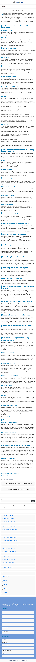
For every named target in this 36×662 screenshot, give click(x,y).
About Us (4, 639)
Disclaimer (4, 653)
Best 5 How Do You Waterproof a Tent (9, 551)
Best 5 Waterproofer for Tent (7, 564)
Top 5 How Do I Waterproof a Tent (8, 548)
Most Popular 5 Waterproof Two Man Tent (10, 532)
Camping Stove (4, 584)
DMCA (3, 656)
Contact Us (4, 642)
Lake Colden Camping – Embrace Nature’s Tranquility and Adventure (19, 483)
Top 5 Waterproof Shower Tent (8, 562)
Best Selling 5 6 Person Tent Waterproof (9, 515)
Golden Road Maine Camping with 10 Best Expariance (17, 489)
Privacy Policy (5, 645)
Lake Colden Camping (9, 416)
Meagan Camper (4, 475)
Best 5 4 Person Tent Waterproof (8, 518)
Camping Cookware (5, 576)
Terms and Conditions (6, 650)
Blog (2, 572)
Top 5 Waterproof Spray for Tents (8, 523)
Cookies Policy (5, 647)
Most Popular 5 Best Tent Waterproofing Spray (11, 543)
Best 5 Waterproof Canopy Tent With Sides (10, 540)
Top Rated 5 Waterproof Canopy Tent (9, 526)
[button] (33, 6)
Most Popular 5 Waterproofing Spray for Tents (11, 545)
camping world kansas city (8, 479)
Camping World (30, 343)
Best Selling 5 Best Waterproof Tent (8, 521)
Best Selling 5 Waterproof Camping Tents (9, 529)
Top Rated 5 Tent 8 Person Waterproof (9, 537)
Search (2, 499)
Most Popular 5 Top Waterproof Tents (9, 554)
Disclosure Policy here (18, 507)
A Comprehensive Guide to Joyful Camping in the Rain (11, 473)
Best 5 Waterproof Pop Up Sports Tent (9, 556)
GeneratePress (24, 660)
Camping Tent (4, 588)
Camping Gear (4, 580)
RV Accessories (4, 592)
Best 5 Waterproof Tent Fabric (7, 567)
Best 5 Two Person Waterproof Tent (9, 559)
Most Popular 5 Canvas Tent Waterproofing (10, 534)
